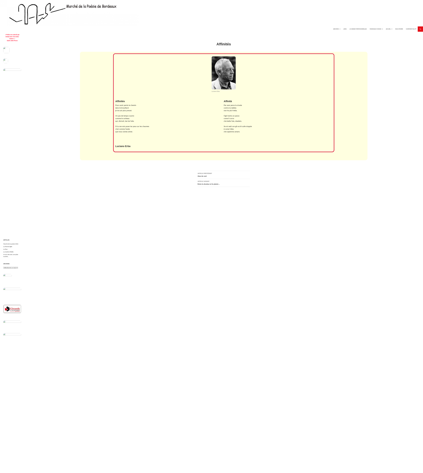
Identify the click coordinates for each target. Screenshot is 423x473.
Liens (345, 29)
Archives (336, 29)
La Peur (5, 249)
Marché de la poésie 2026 (10, 244)
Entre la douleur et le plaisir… (209, 183)
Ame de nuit (205, 175)
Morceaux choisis (375, 29)
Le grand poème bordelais (358, 29)
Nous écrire (399, 29)
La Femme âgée (7, 246)
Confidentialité (411, 29)
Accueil (388, 29)
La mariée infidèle (8, 252)
